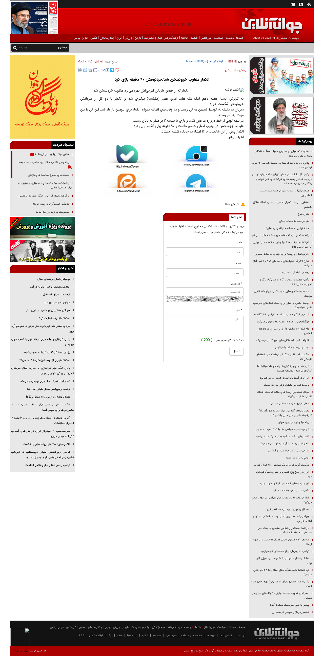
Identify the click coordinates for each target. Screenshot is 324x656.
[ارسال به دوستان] (85, 70)
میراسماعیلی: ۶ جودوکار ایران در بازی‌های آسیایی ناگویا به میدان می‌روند (42, 434)
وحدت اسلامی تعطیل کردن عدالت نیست (286, 385)
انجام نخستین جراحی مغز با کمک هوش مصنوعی (282, 429)
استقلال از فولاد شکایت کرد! (54, 318)
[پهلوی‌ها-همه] (42, 251)
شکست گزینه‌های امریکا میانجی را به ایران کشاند (281, 465)
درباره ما (240, 635)
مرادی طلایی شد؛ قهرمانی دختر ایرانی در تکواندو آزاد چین (42, 329)
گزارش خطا (232, 204)
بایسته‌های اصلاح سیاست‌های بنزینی (48, 175)
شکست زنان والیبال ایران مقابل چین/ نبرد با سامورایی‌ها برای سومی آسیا (42, 407)
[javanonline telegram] (112, 70)
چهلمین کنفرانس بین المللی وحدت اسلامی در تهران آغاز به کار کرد (282, 518)
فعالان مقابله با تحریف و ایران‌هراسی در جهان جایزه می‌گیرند (282, 500)
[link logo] (267, 22)
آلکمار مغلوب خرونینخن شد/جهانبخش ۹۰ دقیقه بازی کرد (162, 79)
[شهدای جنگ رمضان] (281, 75)
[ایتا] (127, 185)
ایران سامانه (22, 651)
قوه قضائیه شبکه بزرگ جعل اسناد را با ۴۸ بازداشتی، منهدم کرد (282, 572)
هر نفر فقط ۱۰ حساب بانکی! (293, 221)
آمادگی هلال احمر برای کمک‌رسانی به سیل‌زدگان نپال (284, 560)
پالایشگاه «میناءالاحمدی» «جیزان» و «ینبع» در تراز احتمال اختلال (45, 185)
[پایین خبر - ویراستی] (196, 158)
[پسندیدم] (117, 70)
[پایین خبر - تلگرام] (196, 185)
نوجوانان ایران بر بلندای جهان (53, 279)
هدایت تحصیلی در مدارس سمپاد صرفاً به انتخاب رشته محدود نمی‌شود (283, 153)
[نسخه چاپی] (80, 70)
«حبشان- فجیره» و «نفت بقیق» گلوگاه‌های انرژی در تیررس (282, 595)
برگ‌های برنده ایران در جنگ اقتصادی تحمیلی (43, 196)
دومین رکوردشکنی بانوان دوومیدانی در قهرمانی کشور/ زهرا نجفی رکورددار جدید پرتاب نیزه (42, 455)
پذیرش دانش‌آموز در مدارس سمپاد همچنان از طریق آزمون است (281, 165)
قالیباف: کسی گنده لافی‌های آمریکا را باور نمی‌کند (282, 340)
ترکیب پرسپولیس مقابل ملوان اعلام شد (48, 389)
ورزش (242, 70)
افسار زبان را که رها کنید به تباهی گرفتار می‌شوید (282, 436)
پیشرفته (22, 48)
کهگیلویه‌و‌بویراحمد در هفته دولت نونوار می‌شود (283, 322)
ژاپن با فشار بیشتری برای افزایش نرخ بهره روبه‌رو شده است (281, 584)
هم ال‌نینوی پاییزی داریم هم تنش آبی (288, 509)
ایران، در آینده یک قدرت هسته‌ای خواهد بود (284, 378)
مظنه (119, 635)
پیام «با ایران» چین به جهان (293, 422)
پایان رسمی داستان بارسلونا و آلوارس (288, 451)
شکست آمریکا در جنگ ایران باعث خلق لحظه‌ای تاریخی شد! (284, 357)
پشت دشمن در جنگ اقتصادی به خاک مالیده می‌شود (280, 235)
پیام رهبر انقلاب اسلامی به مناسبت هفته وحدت (42, 162)
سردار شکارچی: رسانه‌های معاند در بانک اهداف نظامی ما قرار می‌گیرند (284, 394)
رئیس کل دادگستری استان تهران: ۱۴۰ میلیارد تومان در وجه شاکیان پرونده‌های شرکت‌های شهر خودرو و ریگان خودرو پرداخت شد (282, 179)
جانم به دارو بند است (297, 458)
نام (240, 242)
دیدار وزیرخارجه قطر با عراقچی (292, 347)
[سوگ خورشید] (281, 115)
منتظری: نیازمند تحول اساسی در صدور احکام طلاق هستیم (282, 204)
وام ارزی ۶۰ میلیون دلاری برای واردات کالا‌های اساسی (285, 331)
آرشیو (145, 635)
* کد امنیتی (236, 284)
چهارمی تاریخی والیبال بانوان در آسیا (49, 287)
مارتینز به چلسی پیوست (57, 302)
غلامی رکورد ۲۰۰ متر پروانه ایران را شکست (46, 444)
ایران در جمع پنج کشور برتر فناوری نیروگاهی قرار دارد (284, 474)
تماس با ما (226, 635)
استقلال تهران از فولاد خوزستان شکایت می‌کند (44, 360)
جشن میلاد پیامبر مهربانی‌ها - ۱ (51, 154)
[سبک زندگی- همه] (42, 97)
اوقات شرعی (96, 635)
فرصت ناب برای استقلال (56, 295)
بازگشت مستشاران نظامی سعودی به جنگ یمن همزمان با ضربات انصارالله (285, 530)
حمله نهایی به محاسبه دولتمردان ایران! (287, 228)
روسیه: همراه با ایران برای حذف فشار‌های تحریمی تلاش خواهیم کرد (282, 305)
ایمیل (239, 263)
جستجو (157, 635)
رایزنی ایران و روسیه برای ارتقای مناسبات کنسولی (282, 254)
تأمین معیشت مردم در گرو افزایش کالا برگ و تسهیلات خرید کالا (286, 282)
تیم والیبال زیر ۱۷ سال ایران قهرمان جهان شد (284, 444)
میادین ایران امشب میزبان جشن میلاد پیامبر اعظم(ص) (285, 193)
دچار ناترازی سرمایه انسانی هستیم (289, 404)
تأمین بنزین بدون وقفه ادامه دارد (291, 491)
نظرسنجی (171, 635)
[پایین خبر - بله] (127, 159)
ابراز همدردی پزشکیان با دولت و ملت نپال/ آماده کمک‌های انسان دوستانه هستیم (283, 368)
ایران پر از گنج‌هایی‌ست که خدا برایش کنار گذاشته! (281, 315)
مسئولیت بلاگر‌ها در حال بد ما (52, 212)
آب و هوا (132, 635)
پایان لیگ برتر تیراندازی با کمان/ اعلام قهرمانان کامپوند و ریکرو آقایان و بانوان (42, 371)
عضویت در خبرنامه (191, 635)
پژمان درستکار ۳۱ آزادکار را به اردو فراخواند (46, 352)
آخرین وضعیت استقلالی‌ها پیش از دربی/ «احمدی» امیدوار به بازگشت (42, 420)
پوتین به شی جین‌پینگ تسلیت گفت (289, 605)
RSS (82, 635)
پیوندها (211, 635)
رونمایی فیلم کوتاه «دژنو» (295, 273)
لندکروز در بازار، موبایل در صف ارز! (290, 612)
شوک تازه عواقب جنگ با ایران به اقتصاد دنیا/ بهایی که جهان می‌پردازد (282, 244)
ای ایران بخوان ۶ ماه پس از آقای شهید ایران (284, 484)
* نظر (239, 310)
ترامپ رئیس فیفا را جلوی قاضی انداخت (47, 465)
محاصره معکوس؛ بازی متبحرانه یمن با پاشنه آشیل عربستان (283, 293)
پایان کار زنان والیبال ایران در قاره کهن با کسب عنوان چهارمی (42, 342)
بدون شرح (303, 214)
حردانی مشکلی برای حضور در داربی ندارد (47, 310)
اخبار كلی (230, 70)
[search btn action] (14, 47)
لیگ (110, 635)
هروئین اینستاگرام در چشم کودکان (50, 204)
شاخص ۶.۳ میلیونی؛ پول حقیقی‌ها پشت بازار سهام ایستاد (282, 542)
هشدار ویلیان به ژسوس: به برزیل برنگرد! (48, 397)
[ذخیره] (90, 70)
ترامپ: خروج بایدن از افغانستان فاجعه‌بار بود (284, 551)
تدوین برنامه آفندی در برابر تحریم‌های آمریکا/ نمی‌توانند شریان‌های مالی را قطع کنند (285, 413)
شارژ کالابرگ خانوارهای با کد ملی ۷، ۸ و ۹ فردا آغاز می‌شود (282, 263)
